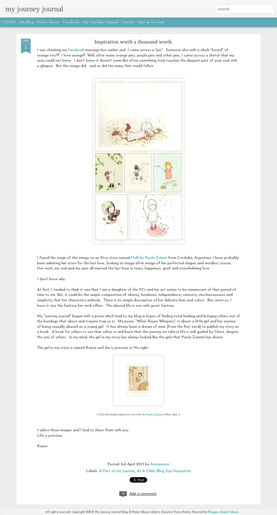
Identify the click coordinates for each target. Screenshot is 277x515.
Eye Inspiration (178, 471)
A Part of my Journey (117, 471)
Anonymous (160, 464)
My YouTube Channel (100, 22)
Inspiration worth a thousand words (133, 42)
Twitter (128, 22)
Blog (160, 471)
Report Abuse (229, 512)
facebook (76, 50)
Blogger (213, 512)
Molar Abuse (48, 22)
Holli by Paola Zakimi (149, 258)
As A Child (145, 471)
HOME (9, 22)
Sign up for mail (151, 22)
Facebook (71, 22)
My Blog (26, 22)
